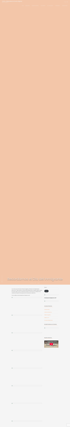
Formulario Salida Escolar (48, 320)
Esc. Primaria (43, 5)
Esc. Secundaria (50, 5)
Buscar (45, 287)
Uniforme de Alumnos (48, 312)
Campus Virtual (64, 5)
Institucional (27, 5)
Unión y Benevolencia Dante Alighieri (12, 1)
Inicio (23, 5)
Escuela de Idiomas (35, 5)
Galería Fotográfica (47, 314)
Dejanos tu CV (46, 317)
